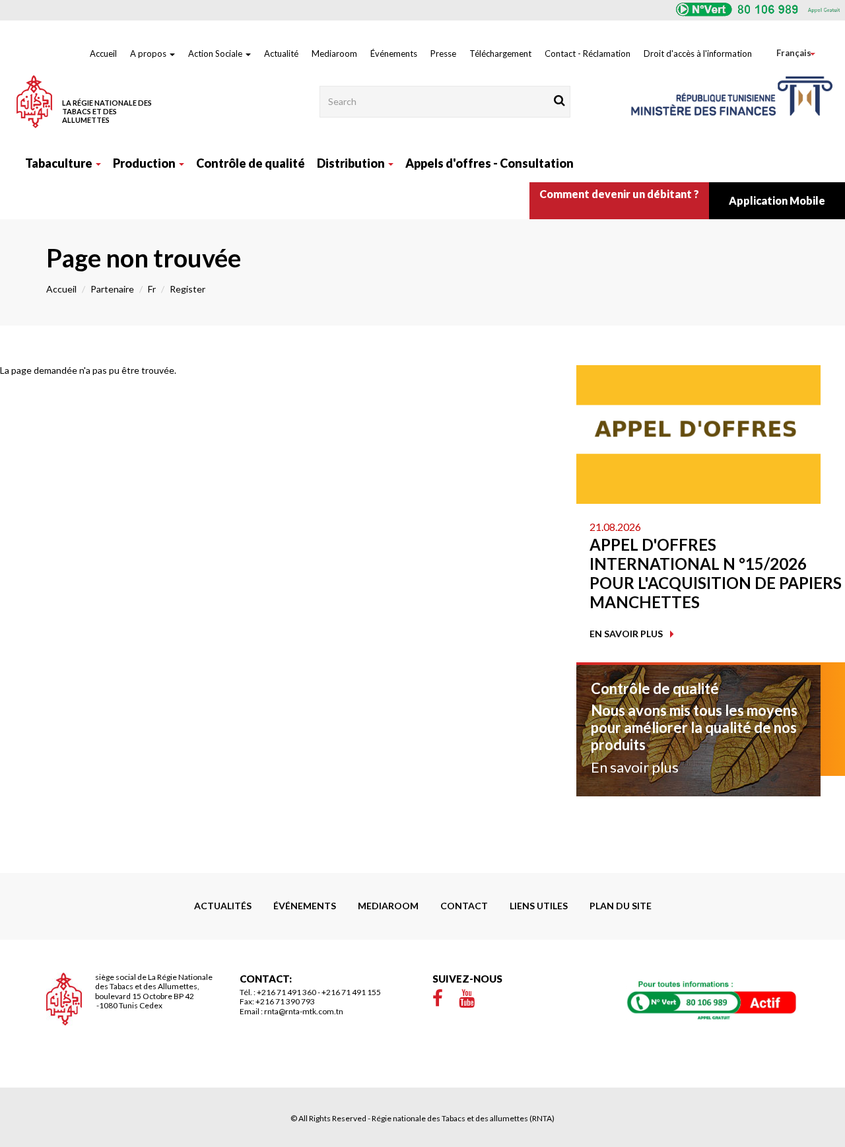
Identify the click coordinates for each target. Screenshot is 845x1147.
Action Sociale (216, 53)
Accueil (103, 53)
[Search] (559, 100)
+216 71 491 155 (351, 992)
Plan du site (621, 905)
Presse (443, 53)
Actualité (281, 53)
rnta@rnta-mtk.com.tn (303, 1011)
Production (145, 163)
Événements (393, 53)
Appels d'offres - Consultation (489, 163)
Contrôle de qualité (250, 163)
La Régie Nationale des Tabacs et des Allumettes (107, 111)
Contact (464, 905)
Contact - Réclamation (587, 53)
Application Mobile (777, 200)
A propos (149, 53)
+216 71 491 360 (286, 992)
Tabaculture (59, 163)
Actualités (223, 905)
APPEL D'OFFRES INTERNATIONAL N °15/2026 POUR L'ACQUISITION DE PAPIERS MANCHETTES (716, 573)
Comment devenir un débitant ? (619, 194)
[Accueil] (34, 101)
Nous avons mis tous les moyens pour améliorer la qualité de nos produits (694, 727)
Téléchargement (500, 53)
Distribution (352, 163)
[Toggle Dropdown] (783, 53)
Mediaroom (334, 53)
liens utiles (539, 905)
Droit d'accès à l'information (698, 53)
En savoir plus (626, 633)
